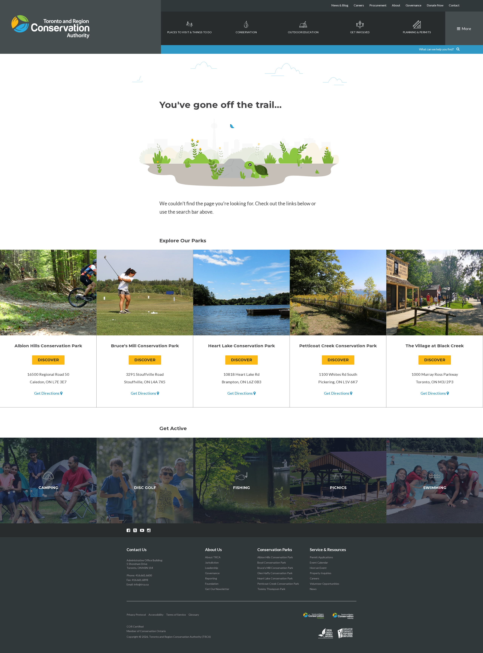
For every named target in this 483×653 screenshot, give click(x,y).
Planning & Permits (417, 32)
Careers (359, 5)
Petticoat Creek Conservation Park (278, 583)
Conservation (246, 32)
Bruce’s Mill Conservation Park (275, 567)
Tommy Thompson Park (271, 589)
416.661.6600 (144, 575)
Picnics (338, 487)
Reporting (211, 578)
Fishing (241, 487)
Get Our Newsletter (217, 589)
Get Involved (360, 32)
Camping (48, 487)
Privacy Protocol (136, 614)
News (313, 589)
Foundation (211, 583)
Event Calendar (319, 562)
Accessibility (155, 614)
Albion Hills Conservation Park (275, 557)
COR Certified (135, 626)
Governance (413, 5)
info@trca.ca (141, 584)
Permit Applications (321, 557)
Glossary (193, 614)
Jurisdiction (212, 562)
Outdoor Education (303, 32)
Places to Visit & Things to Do (189, 32)
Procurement (377, 5)
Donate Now (435, 5)
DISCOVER (48, 360)
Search (457, 49)
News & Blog (339, 5)
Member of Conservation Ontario (146, 631)
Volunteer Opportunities (324, 583)
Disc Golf (145, 487)
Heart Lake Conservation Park (275, 578)
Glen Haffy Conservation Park (274, 573)
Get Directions (47, 393)
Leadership (211, 567)
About (396, 5)
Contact (454, 5)
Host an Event (318, 567)
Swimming (434, 487)
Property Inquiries (320, 573)
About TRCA (213, 557)
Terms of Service (176, 614)
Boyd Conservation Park (271, 562)
